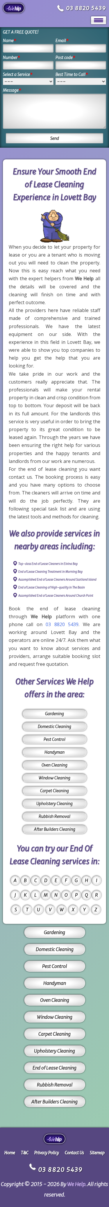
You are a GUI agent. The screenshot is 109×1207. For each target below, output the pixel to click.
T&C (24, 1152)
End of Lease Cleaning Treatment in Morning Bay (50, 572)
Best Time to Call (72, 74)
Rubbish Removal (54, 816)
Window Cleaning (54, 778)
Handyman (54, 752)
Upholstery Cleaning (54, 803)
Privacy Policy (46, 1152)
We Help (76, 1184)
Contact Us (74, 1152)
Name (9, 40)
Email (62, 40)
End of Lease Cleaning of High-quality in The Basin (51, 587)
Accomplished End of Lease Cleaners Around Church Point (55, 596)
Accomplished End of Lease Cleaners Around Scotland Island (57, 579)
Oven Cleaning (54, 765)
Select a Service (18, 74)
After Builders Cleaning (54, 829)
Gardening (54, 713)
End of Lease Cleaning (54, 1068)
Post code (65, 57)
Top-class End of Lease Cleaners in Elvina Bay (48, 564)
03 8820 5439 (86, 8)
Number (11, 57)
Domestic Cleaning (54, 726)
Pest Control (54, 739)
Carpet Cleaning (54, 790)
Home (9, 1152)
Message (12, 90)
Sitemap (97, 1152)
